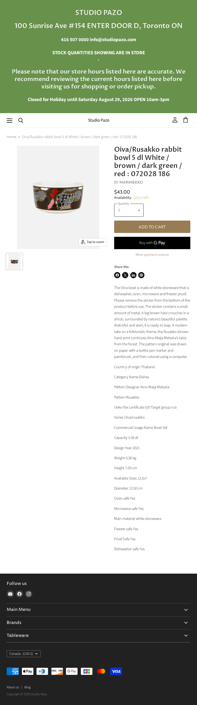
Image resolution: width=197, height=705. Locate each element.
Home (11, 137)
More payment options (152, 255)
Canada (21, 653)
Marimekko (131, 182)
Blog (27, 687)
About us (13, 687)
